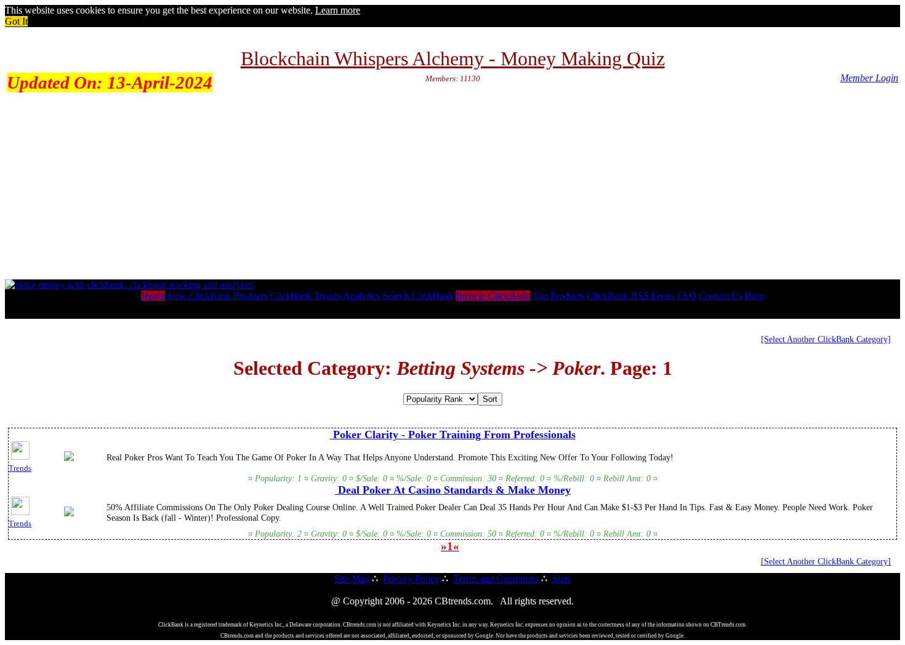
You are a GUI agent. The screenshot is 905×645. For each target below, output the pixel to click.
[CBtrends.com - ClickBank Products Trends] (129, 284)
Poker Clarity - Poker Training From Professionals (453, 434)
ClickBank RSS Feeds (630, 295)
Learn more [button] (337, 10)
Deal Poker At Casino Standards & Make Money (453, 490)
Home (153, 295)
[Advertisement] (452, 187)
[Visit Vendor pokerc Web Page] (69, 458)
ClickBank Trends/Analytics (325, 295)
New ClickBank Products (217, 295)
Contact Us (720, 295)
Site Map (351, 579)
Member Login (869, 78)
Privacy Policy (411, 579)
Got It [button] (16, 21)
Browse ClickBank (493, 295)
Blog (754, 295)
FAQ (686, 295)
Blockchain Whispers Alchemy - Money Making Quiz (453, 58)
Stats (561, 579)
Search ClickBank (417, 295)
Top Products (558, 295)
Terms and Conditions (496, 579)
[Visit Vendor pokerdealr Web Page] (69, 514)
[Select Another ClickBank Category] (826, 339)
